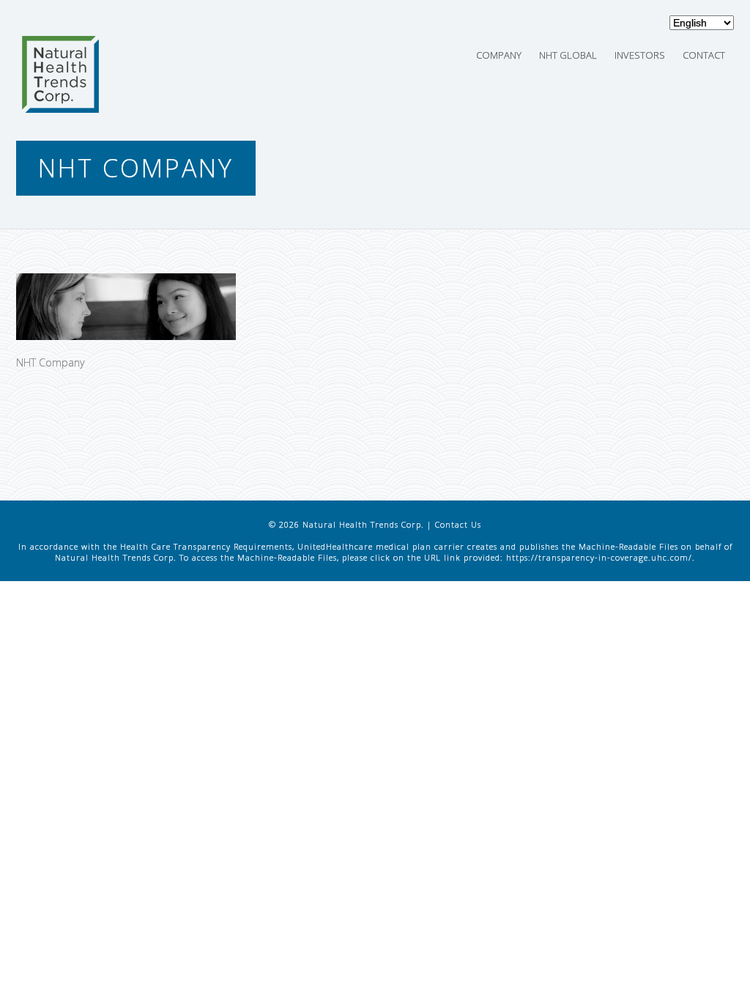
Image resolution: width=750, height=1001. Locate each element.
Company (498, 55)
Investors (640, 55)
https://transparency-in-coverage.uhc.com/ (599, 557)
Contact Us (458, 524)
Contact (704, 55)
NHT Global (568, 55)
